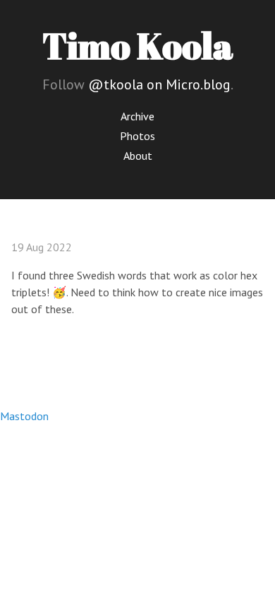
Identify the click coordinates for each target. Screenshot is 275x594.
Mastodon (24, 416)
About (137, 155)
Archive (137, 116)
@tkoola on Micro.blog (159, 84)
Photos (137, 136)
